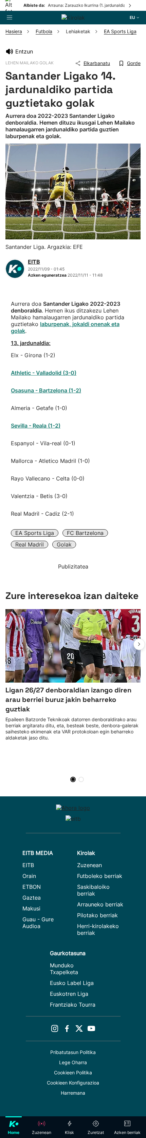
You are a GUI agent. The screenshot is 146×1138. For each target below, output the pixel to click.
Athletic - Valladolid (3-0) (43, 372)
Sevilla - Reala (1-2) (35, 425)
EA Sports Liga (34, 533)
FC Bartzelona (85, 533)
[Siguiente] (130, 5)
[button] (139, 644)
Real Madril (29, 544)
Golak (64, 544)
